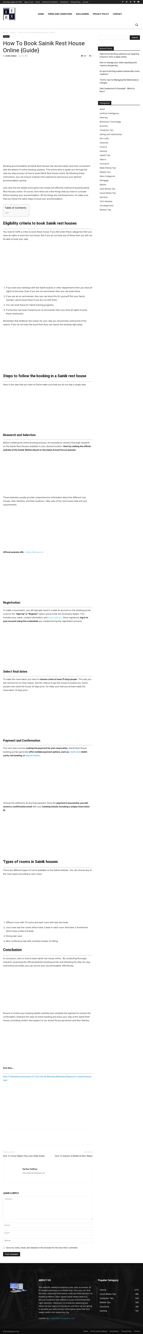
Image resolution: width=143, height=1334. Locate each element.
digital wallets (33, 755)
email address (55, 617)
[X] (130, 2)
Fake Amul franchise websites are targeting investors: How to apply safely (119, 55)
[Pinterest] (19, 62)
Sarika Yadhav (11, 56)
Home (5, 32)
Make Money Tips (108, 167)
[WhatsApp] (25, 62)
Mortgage (104, 180)
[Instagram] (126, 2)
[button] (136, 24)
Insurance (104, 163)
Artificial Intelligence (109, 113)
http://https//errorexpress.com (33, 1173)
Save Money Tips (107, 188)
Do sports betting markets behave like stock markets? (120, 72)
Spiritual (104, 197)
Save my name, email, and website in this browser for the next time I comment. (42, 1247)
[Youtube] (138, 2)
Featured (104, 142)
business (104, 126)
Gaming (103, 151)
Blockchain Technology (110, 121)
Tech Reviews (106, 201)
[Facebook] (122, 2)
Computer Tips (107, 130)
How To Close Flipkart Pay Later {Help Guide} (24, 1156)
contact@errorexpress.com (62, 1318)
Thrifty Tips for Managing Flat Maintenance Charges (119, 81)
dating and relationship (111, 134)
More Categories (107, 176)
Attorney (104, 117)
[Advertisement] (47, 143)
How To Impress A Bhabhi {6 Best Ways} (73, 1156)
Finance (103, 147)
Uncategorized (106, 205)
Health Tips (105, 155)
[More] (32, 62)
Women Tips (105, 209)
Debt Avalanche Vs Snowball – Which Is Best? (117, 90)
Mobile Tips (105, 172)
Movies (103, 184)
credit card (74, 752)
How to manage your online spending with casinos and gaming (118, 64)
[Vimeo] (134, 2)
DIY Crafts (104, 138)
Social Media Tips (108, 193)
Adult (102, 109)
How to (13, 32)
